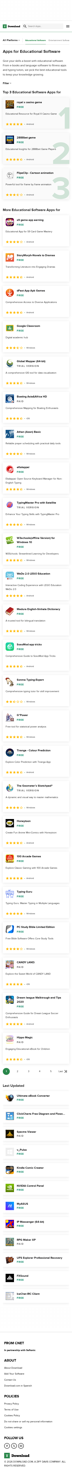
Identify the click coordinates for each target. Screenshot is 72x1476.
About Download (13, 1367)
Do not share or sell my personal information (28, 1421)
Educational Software (35, 40)
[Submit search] (25, 26)
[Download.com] (11, 26)
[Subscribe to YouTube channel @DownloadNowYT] (21, 1445)
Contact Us (10, 1379)
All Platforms (10, 40)
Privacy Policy (11, 1403)
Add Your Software (14, 1373)
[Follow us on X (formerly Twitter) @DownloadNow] (14, 1445)
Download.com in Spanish (18, 1385)
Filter (6, 83)
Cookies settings (13, 1427)
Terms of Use (11, 1409)
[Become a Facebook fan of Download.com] (7, 1445)
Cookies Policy (12, 1415)
